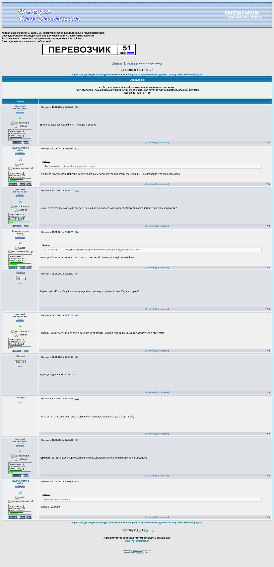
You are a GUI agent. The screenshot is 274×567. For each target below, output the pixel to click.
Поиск (118, 64)
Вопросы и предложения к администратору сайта (155, 74)
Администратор (20, 148)
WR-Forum (137, 550)
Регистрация (147, 63)
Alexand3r (140, 553)
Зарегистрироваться (137, 540)
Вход (159, 63)
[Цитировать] (162, 142)
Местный (20, 106)
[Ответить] (150, 142)
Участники (132, 64)
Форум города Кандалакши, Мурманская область (98, 74)
